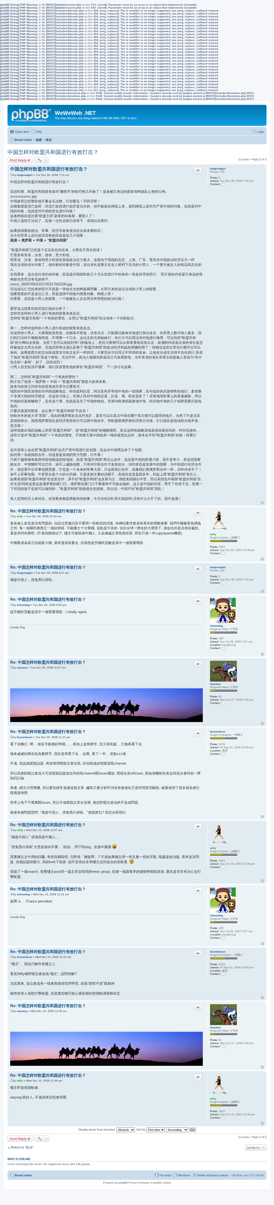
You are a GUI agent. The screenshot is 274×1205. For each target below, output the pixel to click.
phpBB (123, 1182)
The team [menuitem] (165, 1175)
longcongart (218, 168)
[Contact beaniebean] (223, 753)
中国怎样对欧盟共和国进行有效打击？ (52, 152)
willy (213, 534)
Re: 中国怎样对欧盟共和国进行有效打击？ (48, 511)
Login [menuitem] (260, 131)
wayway (215, 683)
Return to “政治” (22, 1147)
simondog (216, 625)
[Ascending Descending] (177, 1129)
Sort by (141, 1129)
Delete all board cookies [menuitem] (212, 1175)
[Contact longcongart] (223, 184)
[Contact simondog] (223, 648)
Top (262, 502)
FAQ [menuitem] (39, 131)
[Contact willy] (223, 553)
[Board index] (32, 114)
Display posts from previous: (97, 1129)
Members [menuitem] (184, 1175)
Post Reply (18, 160)
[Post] (11, 174)
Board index (23, 1175)
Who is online (18, 1159)
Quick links (22, 131)
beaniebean (217, 731)
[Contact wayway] (223, 702)
